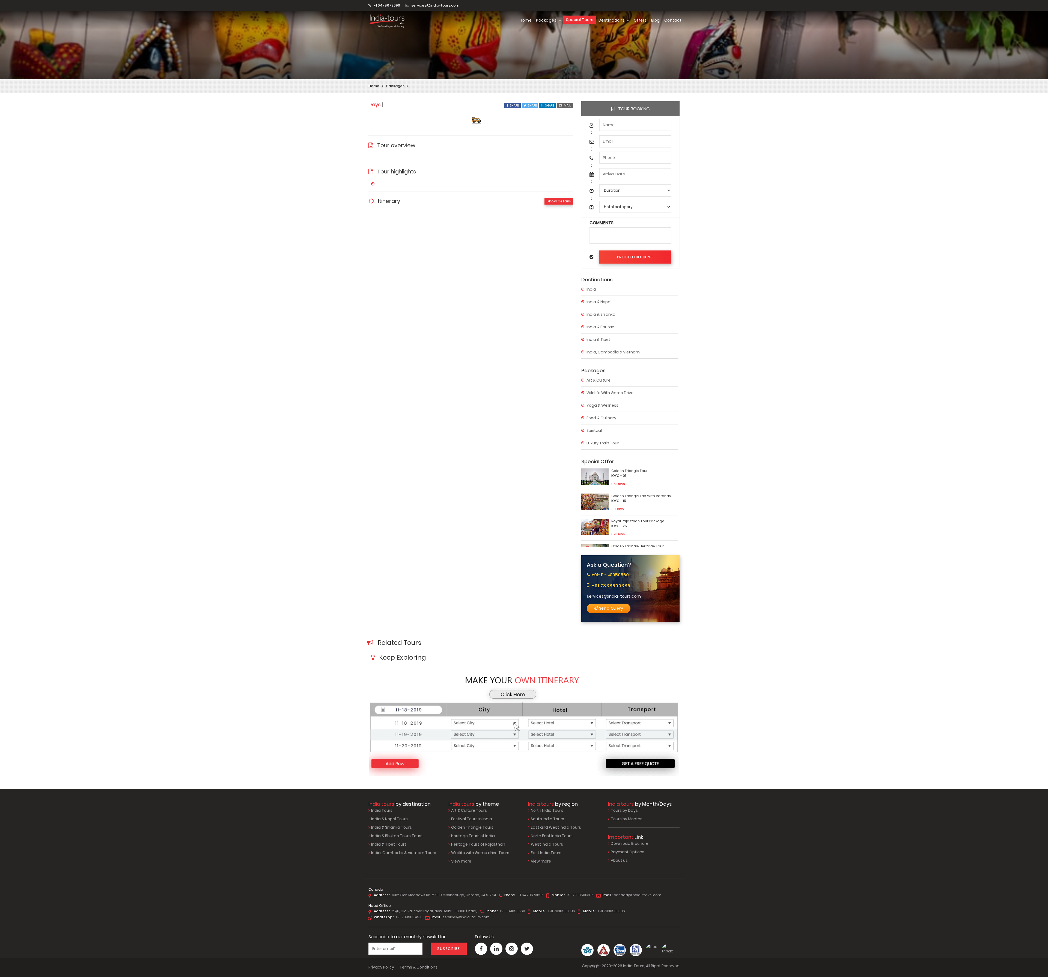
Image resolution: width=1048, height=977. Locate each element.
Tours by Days (624, 810)
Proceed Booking (635, 257)
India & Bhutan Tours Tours (396, 836)
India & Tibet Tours (389, 844)
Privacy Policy (381, 967)
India (591, 289)
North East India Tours (552, 836)
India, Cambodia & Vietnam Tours (403, 852)
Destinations (612, 20)
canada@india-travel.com (637, 895)
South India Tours (547, 819)
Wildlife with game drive (609, 392)
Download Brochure (629, 843)
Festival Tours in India (471, 819)
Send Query (610, 608)
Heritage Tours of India (473, 836)
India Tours (381, 810)
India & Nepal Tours (389, 819)
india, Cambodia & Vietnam (613, 352)
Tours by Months (626, 819)
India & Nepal (598, 302)
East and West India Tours (556, 827)
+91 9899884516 (408, 917)
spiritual (594, 430)
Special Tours (580, 19)
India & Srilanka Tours (391, 827)
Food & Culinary (601, 418)
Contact (673, 20)
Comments (602, 223)
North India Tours (547, 810)
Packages (547, 20)
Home (526, 20)
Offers (640, 20)
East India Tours (546, 852)
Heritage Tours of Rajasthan (478, 844)
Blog (655, 20)
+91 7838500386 (611, 586)
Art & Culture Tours (469, 810)
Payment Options (627, 852)
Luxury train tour (602, 443)
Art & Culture (598, 380)
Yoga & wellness (602, 405)
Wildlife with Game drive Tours (480, 852)
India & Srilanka (600, 314)
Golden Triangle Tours (472, 827)
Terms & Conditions (418, 967)
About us (619, 860)
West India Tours (547, 844)
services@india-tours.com (434, 5)
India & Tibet (598, 339)
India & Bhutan (600, 327)
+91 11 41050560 (512, 911)
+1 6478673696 (386, 5)
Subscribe (448, 948)
